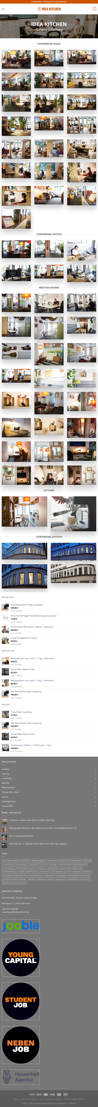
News (16, 1099)
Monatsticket (65, 868)
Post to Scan (7, 875)
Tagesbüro (31, 879)
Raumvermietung (36, 875)
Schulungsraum (60, 875)
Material (5, 783)
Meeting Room (8, 787)
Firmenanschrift (21, 864)
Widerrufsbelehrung (53, 1099)
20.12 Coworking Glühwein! (21, 836)
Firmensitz (44, 864)
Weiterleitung (7, 883)
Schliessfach (48, 875)
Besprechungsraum (39, 860)
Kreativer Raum (21, 868)
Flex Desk (53, 864)
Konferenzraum (8, 868)
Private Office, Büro (10, 792)
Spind (16, 879)
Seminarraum (73, 875)
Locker (31, 868)
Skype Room (7, 879)
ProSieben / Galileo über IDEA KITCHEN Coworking (31, 820)
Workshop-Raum (20, 883)
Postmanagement (74, 871)
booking (5, 769)
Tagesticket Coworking (46, 879)
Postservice (87, 871)
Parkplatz (21, 871)
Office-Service (77, 868)
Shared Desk (85, 875)
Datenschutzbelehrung (73, 1099)
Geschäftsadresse (65, 864)
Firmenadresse (8, 864)
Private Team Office (20, 875)
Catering (5, 773)
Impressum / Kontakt (29, 1099)
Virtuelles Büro (84, 879)
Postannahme (45, 871)
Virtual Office (8, 806)
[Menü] (3, 9)
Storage (23, 879)
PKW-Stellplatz (32, 871)
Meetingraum (41, 868)
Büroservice (63, 860)
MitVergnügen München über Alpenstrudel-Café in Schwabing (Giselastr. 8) (42, 828)
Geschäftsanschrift (80, 864)
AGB (40, 1099)
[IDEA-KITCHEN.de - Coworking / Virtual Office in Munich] (49, 9)
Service (5, 797)
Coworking (6, 778)
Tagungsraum (61, 879)
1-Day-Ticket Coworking (11, 860)
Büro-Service (52, 860)
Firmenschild (33, 864)
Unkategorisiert (9, 801)
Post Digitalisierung (59, 871)
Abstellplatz (26, 860)
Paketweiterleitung (9, 871)
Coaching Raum (75, 860)
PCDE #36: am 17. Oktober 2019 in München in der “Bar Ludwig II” (38, 844)
